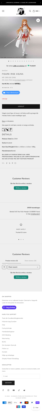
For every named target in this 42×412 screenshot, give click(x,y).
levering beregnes (20, 80)
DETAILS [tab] (7, 134)
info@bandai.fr (35, 214)
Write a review (21, 188)
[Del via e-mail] (15, 163)
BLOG (4, 342)
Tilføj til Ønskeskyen (12, 92)
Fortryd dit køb (7, 328)
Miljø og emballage (8, 355)
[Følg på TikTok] (19, 390)
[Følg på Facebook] (3, 390)
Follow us (5, 349)
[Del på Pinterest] (12, 163)
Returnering (5, 338)
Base (3, 121)
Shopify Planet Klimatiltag (10, 359)
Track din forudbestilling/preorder (12, 318)
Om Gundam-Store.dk (9, 345)
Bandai (5, 70)
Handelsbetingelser (8, 332)
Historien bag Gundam (9, 322)
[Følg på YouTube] (14, 390)
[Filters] (4, 267)
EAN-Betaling (6, 335)
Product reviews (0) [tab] (11, 261)
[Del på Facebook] (7, 163)
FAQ (3, 325)
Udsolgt (21, 106)
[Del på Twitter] (9, 163)
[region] (21, 229)
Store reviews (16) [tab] (30, 261)
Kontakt (4, 352)
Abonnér (8, 383)
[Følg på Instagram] (8, 390)
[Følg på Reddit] (24, 390)
